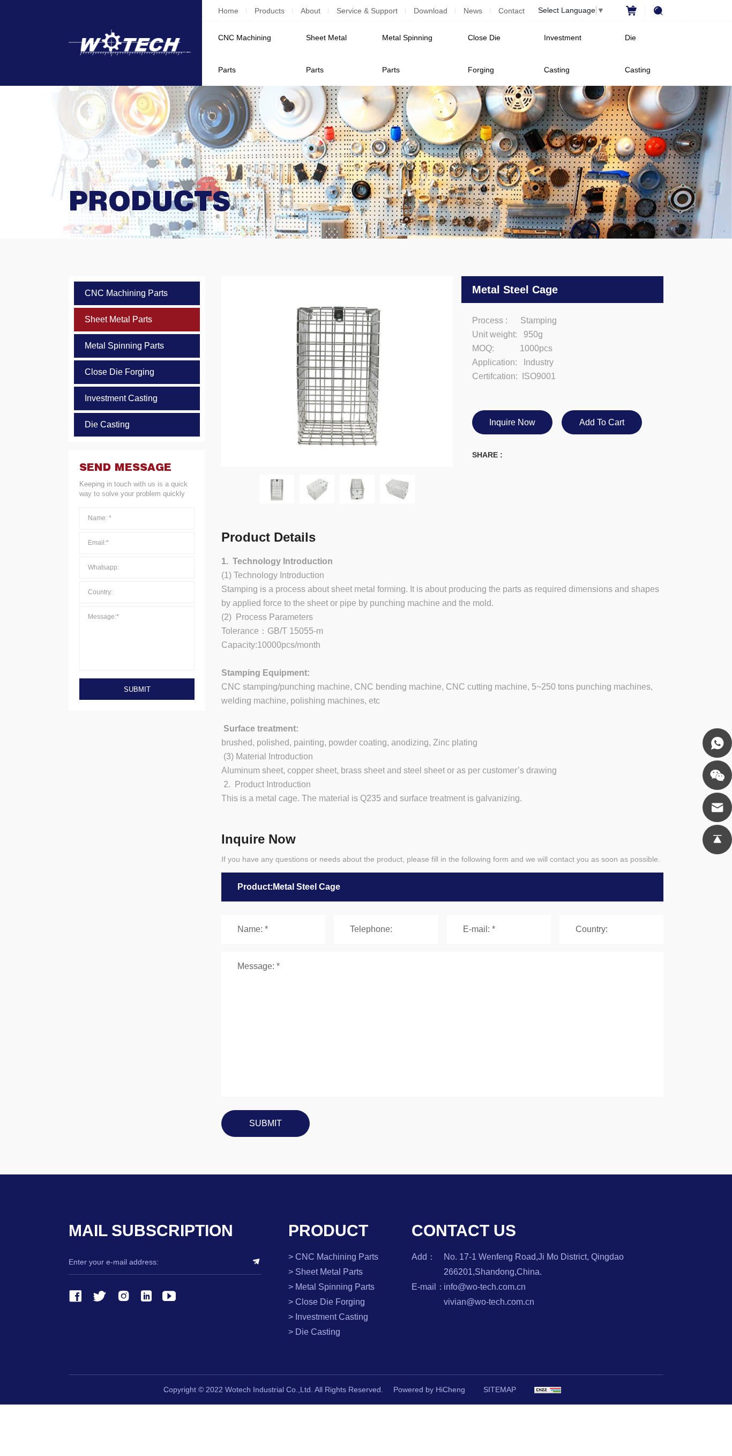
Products (270, 10)
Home (228, 10)
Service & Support (367, 10)
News (473, 10)
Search (654, 10)
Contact (511, 10)
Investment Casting (562, 53)
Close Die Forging (484, 53)
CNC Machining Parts (244, 53)
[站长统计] (547, 1389)
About (310, 10)
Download (430, 10)
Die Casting (638, 53)
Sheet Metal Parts (326, 53)
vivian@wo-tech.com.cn (489, 1301)
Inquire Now (512, 422)
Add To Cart (601, 422)
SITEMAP (499, 1389)
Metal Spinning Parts (407, 53)
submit (137, 689)
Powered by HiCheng (429, 1389)
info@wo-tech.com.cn (485, 1286)
